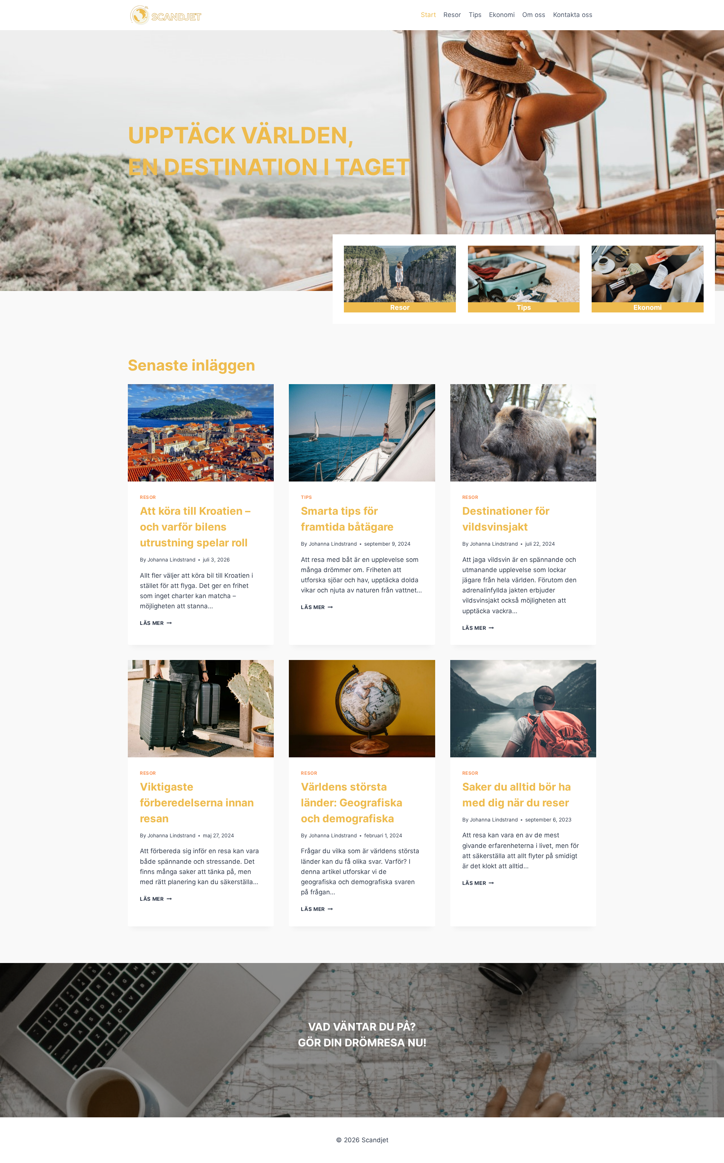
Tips (475, 14)
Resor (452, 14)
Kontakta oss (572, 14)
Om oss (533, 14)
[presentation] (201, 433)
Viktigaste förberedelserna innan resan (197, 802)
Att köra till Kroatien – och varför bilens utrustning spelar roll (195, 527)
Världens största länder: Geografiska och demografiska (351, 802)
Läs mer (156, 623)
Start (428, 14)
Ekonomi (502, 14)
